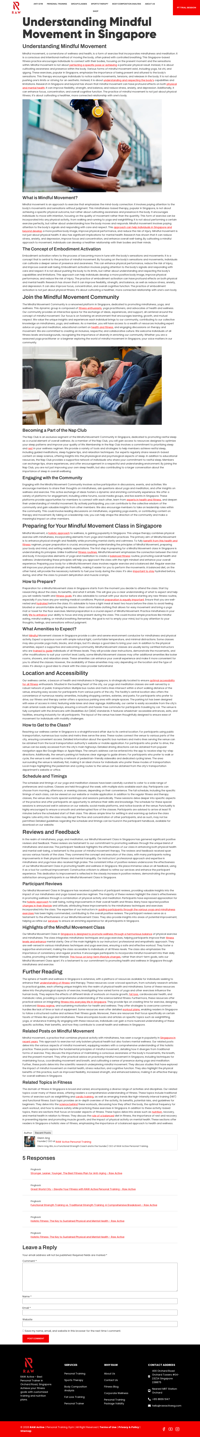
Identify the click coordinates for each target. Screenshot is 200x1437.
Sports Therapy (99, 4)
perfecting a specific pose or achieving (93, 65)
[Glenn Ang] (29, 1146)
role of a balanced (103, 1115)
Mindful (33, 635)
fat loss (133, 994)
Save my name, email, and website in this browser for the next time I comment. (73, 1331)
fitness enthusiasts (90, 308)
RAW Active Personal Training (73, 1141)
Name (27, 1296)
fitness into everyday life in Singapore (83, 1002)
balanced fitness (120, 556)
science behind (68, 1104)
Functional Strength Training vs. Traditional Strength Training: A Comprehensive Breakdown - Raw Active (94, 1205)
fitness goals (64, 596)
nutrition (157, 1112)
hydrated (42, 603)
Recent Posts (43, 1133)
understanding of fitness (55, 982)
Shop (95, 11)
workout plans (131, 1009)
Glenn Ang (43, 1138)
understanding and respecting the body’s (129, 80)
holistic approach (59, 533)
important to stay (143, 571)
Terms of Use (108, 1427)
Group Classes (79, 4)
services (53, 921)
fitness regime (45, 1005)
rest (30, 448)
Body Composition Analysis (126, 4)
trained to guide (43, 650)
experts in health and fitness (144, 499)
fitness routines (87, 552)
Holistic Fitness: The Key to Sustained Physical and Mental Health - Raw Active (77, 1221)
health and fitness (102, 327)
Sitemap (25, 1431)
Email (26, 1308)
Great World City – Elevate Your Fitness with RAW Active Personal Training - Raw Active (83, 1189)
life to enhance (38, 615)
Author (28, 1133)
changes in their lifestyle (37, 905)
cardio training (84, 1096)
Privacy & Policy (129, 1427)
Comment (29, 1261)
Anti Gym (38, 4)
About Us (150, 4)
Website (27, 1319)
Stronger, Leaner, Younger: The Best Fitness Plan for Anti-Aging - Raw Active (76, 1173)
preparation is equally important (124, 599)
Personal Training (57, 4)
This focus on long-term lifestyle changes (95, 956)
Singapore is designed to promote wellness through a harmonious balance (106, 934)
